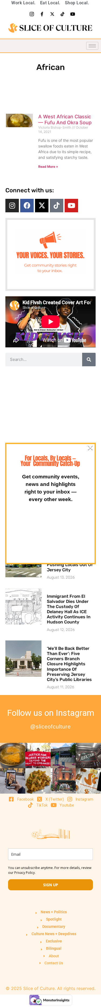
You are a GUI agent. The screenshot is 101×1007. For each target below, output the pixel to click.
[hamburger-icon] (92, 46)
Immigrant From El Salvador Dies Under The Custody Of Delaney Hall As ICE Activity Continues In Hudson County (68, 609)
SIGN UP (50, 884)
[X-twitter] (52, 14)
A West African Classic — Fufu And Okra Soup (65, 119)
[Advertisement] (50, 422)
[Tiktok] (62, 14)
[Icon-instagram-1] (32, 14)
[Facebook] (27, 205)
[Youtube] (72, 14)
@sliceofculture (50, 727)
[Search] (89, 359)
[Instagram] (12, 205)
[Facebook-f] (42, 14)
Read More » (48, 167)
